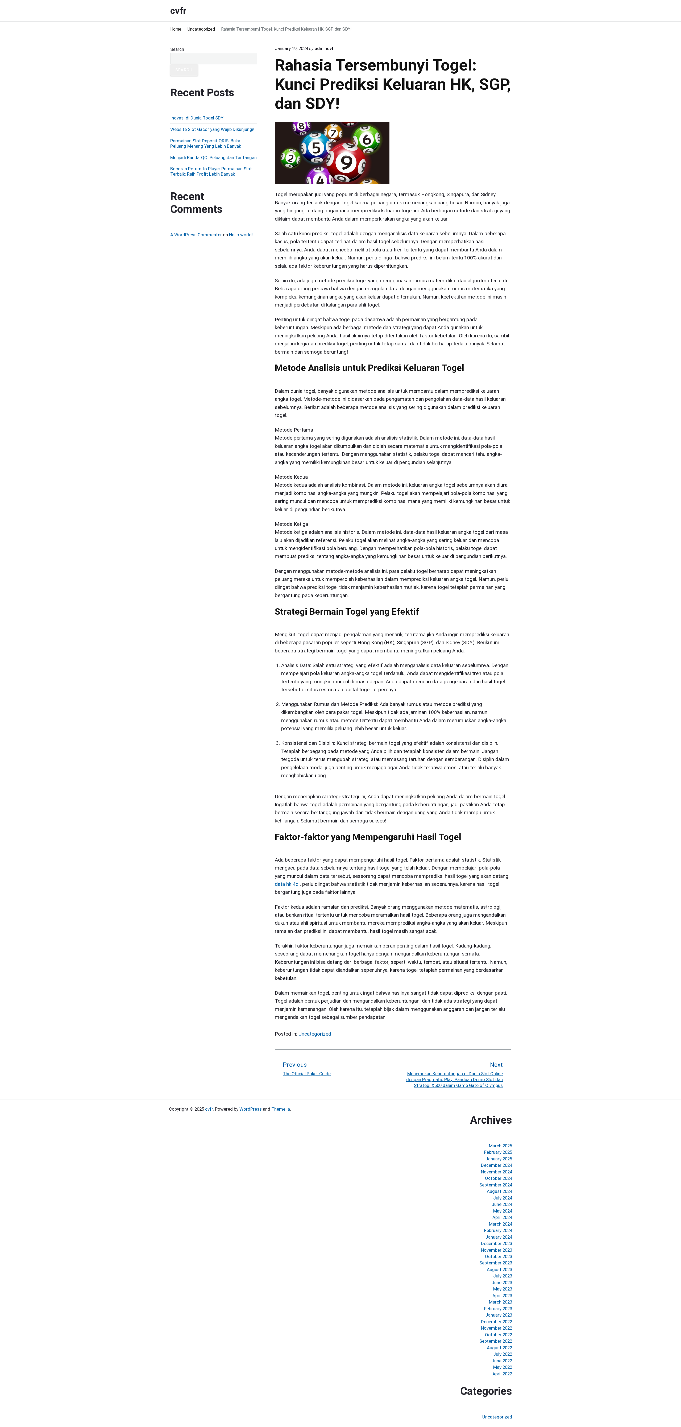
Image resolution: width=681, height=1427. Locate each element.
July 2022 (502, 1354)
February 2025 (498, 1152)
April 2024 (502, 1217)
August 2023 (499, 1269)
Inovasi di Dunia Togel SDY (196, 118)
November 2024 (496, 1171)
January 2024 (498, 1237)
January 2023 (498, 1315)
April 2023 (502, 1295)
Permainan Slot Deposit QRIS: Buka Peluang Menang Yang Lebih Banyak (205, 143)
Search (177, 49)
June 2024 (502, 1204)
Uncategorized (314, 1034)
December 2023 (496, 1243)
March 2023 (500, 1302)
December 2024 (496, 1165)
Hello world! (241, 234)
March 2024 (500, 1224)
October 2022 (498, 1334)
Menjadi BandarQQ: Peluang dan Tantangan (213, 157)
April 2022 (502, 1373)
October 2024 (498, 1178)
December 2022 (496, 1321)
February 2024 (498, 1230)
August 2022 (499, 1347)
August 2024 (499, 1191)
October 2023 (498, 1256)
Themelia (280, 1109)
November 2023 (496, 1250)
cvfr (209, 1109)
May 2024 (502, 1211)
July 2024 (502, 1198)
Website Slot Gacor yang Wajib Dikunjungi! (212, 129)
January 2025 (498, 1158)
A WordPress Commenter (196, 234)
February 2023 (498, 1308)
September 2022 (495, 1341)
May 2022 (502, 1367)
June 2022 (502, 1360)
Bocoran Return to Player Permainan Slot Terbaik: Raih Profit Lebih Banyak (211, 171)
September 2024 (495, 1185)
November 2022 (496, 1328)
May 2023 (502, 1289)
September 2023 (495, 1262)
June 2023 (502, 1282)
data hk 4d (286, 884)
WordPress (250, 1109)
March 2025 (500, 1145)
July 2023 (502, 1276)
